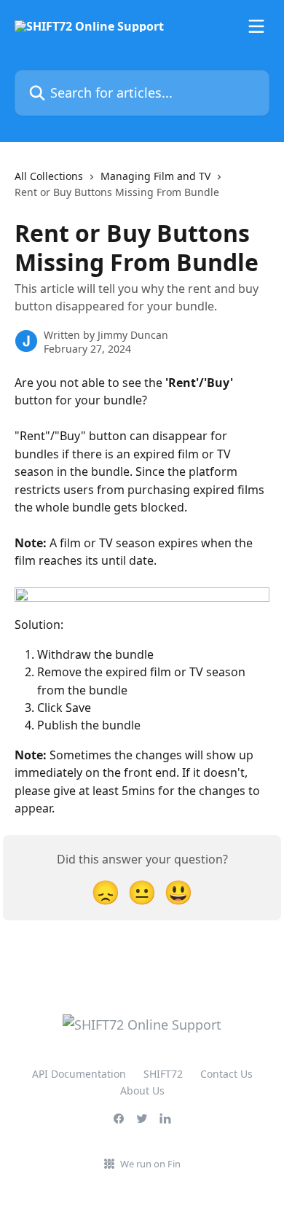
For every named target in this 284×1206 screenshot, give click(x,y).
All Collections (49, 176)
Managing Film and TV (155, 176)
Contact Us (226, 1074)
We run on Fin (150, 1163)
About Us (142, 1090)
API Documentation (79, 1074)
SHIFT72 (163, 1074)
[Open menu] (256, 26)
